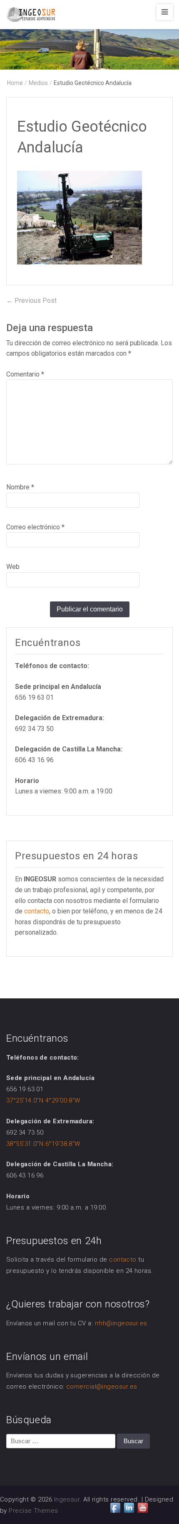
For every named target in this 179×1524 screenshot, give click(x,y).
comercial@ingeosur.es (101, 1386)
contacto (36, 911)
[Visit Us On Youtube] (142, 1507)
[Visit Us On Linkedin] (129, 1507)
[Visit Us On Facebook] (115, 1507)
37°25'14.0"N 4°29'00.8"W (43, 1100)
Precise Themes (33, 1510)
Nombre (20, 487)
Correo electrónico (35, 527)
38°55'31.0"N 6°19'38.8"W (43, 1143)
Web (13, 567)
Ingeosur (67, 1499)
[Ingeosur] (89, 47)
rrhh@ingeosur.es (121, 1323)
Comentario (25, 374)
